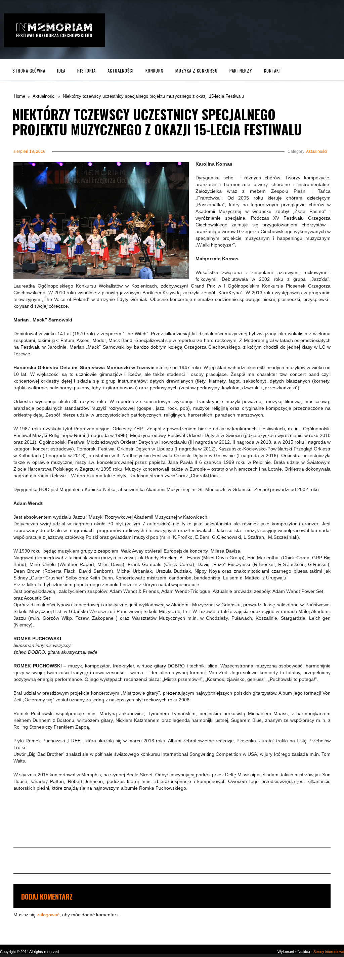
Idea (61, 70)
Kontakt (273, 70)
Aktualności (121, 70)
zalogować (48, 914)
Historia (86, 70)
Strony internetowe (328, 952)
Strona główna (28, 70)
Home (19, 96)
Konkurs (154, 70)
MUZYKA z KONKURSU (196, 70)
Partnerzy (240, 70)
